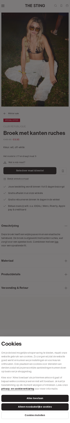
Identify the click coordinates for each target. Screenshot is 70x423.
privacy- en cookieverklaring (17, 388)
